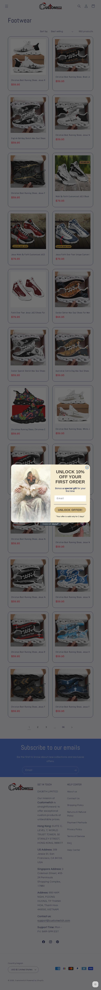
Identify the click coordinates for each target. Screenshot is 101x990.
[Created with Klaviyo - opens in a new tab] (50, 524)
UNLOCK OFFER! (70, 509)
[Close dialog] (87, 467)
